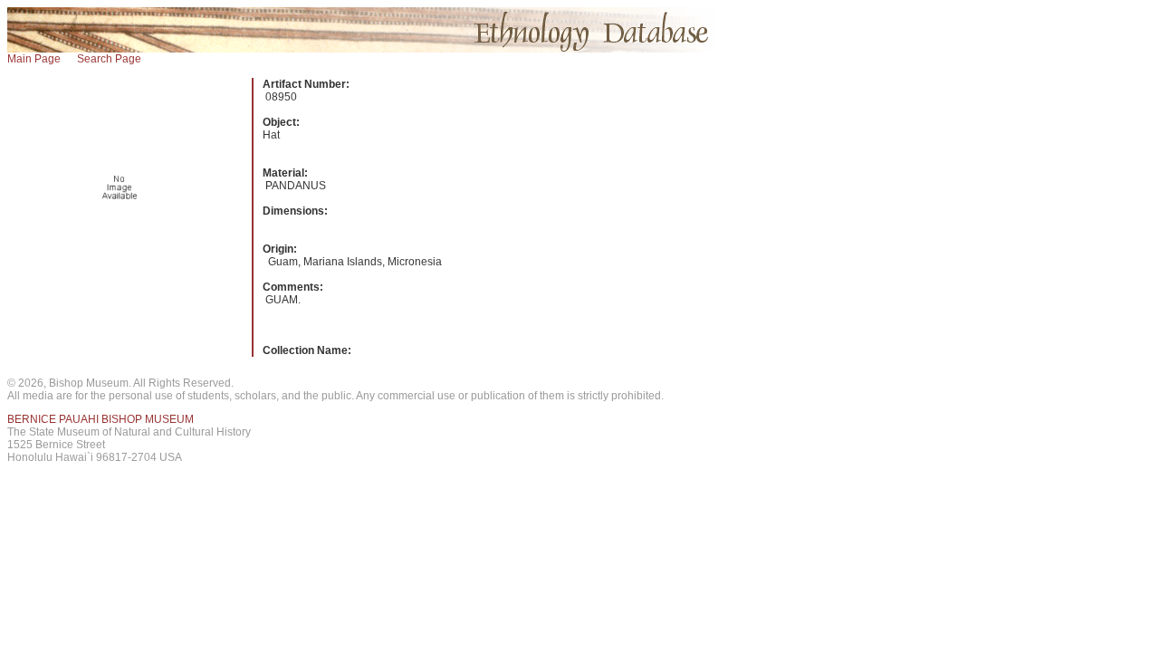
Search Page (109, 59)
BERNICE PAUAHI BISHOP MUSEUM (100, 419)
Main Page (34, 59)
